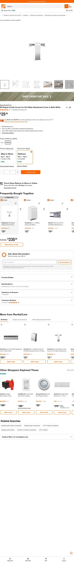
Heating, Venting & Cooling (12, 15)
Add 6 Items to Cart (11, 244)
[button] (37, 277)
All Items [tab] (4, 320)
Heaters (25, 15)
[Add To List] (66, 107)
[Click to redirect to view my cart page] (70, 6)
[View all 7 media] (69, 84)
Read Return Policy (10, 188)
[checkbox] (25, 200)
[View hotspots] (58, 84)
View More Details (8, 133)
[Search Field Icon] (66, 6)
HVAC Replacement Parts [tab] (41, 320)
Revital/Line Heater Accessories (55, 15)
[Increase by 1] (17, 172)
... (1, 15)
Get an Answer (65, 262)
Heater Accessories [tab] (19, 320)
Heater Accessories (36, 15)
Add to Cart (32, 172)
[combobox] (35, 6)
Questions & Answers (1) (20, 109)
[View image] (4, 84)
